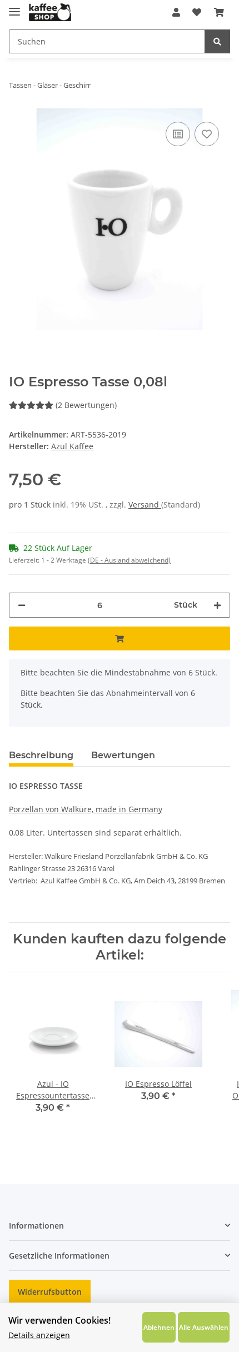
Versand (144, 504)
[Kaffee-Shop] (50, 12)
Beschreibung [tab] (41, 755)
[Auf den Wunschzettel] (207, 134)
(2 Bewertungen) (86, 405)
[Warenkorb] (219, 12)
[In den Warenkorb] (119, 638)
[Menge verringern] (21, 605)
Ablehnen (159, 1327)
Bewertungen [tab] (123, 755)
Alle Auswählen (203, 1327)
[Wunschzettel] (196, 12)
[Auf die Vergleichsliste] (178, 134)
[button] (176, 12)
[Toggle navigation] (14, 7)
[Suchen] (217, 41)
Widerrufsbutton (50, 1291)
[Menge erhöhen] (217, 605)
